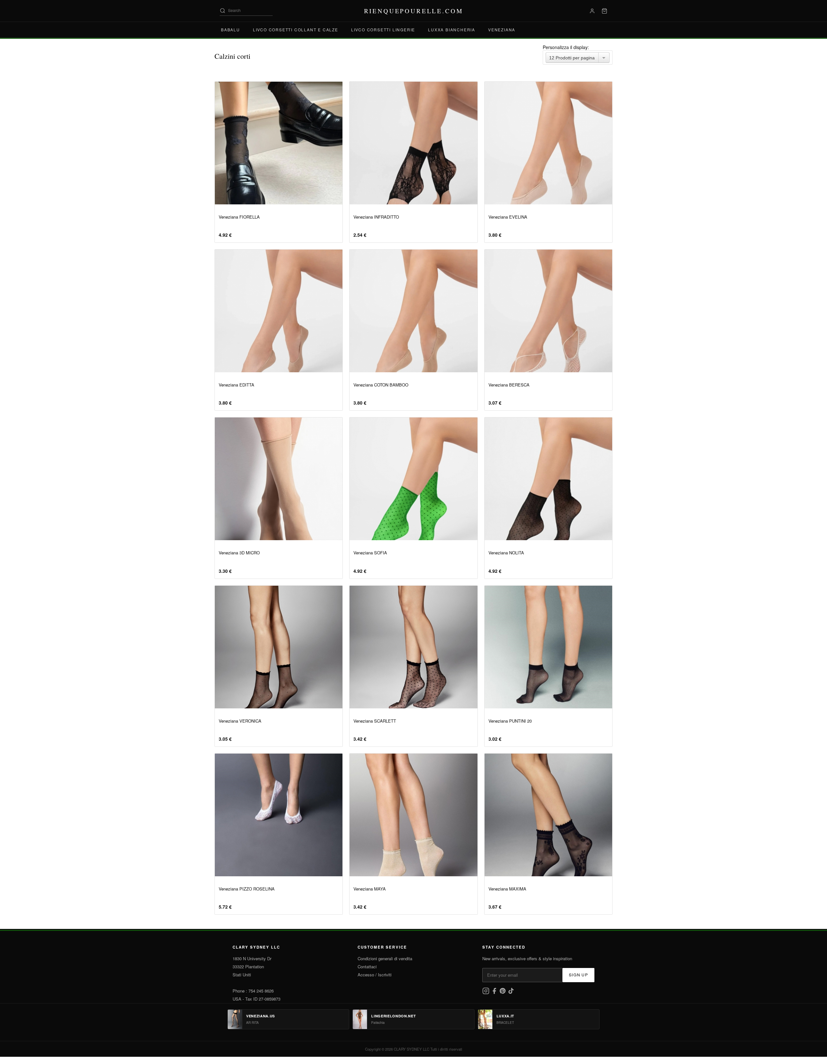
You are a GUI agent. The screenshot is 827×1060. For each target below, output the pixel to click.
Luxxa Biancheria (451, 29)
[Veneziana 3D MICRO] (278, 478)
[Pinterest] (503, 993)
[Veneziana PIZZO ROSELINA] (278, 815)
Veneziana (501, 29)
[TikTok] (511, 993)
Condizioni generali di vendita (385, 958)
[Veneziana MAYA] (413, 815)
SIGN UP (578, 975)
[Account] (592, 11)
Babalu (230, 29)
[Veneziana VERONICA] (278, 647)
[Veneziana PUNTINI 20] (548, 647)
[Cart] (604, 11)
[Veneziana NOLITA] (548, 478)
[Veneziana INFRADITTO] (413, 143)
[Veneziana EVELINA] (548, 143)
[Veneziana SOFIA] (413, 478)
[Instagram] (486, 993)
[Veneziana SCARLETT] (413, 647)
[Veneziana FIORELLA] (278, 143)
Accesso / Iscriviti (375, 975)
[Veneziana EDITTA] (278, 311)
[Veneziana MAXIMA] (548, 815)
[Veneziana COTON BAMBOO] (413, 311)
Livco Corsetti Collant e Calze (295, 29)
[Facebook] (495, 993)
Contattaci (367, 966)
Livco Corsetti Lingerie (383, 29)
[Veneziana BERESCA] (548, 311)
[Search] (222, 11)
